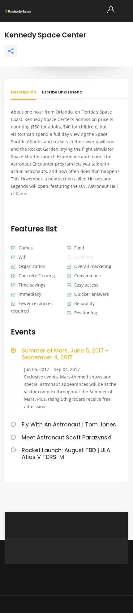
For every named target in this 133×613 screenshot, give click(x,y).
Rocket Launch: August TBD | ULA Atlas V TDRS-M (66, 453)
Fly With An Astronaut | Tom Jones (69, 424)
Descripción (23, 92)
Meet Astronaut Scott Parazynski (66, 437)
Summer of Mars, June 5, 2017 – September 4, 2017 (65, 353)
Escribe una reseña (62, 92)
